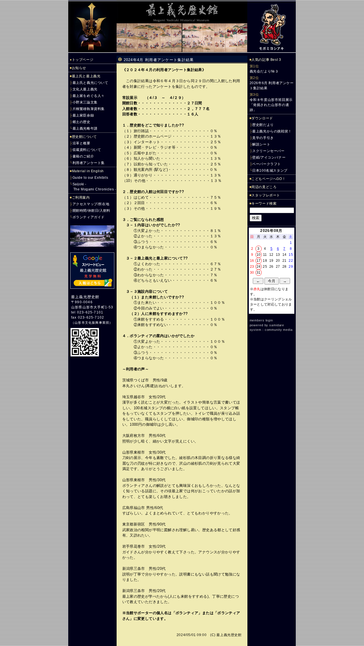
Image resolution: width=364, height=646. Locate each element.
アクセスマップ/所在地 (91, 204)
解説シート (261, 144)
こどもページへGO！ (268, 179)
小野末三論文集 (85, 102)
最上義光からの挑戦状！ (272, 131)
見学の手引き (263, 138)
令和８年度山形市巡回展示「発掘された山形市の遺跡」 (271, 105)
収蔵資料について (87, 150)
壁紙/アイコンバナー (269, 157)
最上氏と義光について (90, 83)
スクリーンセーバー (268, 151)
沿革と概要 (81, 143)
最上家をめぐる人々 (89, 96)
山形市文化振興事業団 (92, 322)
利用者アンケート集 (89, 163)
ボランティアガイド (89, 217)
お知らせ (79, 68)
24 (259, 267)
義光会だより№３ (264, 71)
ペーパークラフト (266, 164)
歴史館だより (263, 125)
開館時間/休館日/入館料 (91, 211)
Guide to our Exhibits (90, 178)
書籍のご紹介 (83, 156)
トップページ (83, 60)
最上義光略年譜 (85, 128)
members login (261, 320)
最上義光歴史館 (85, 297)
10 (259, 255)
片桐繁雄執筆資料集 (89, 109)
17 (259, 261)
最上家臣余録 (83, 115)
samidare (276, 325)
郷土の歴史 (81, 122)
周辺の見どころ (263, 187)
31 (259, 273)
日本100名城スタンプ (270, 171)
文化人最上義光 (85, 89)
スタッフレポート (265, 195)
